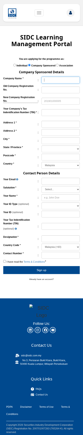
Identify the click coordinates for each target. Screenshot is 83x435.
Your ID (7, 212)
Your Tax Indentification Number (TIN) (16, 222)
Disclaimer (26, 407)
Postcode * (9, 155)
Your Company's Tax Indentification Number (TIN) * (20, 110)
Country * (8, 163)
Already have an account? (41, 279)
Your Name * (10, 195)
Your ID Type (10, 204)
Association (66, 65)
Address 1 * (10, 122)
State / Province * (13, 147)
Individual (22, 65)
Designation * (11, 237)
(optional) (23, 204)
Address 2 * (10, 130)
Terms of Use (46, 407)
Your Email (9, 179)
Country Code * (12, 245)
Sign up (41, 270)
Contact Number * (13, 253)
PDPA (9, 407)
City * (6, 139)
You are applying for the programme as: (41, 59)
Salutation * (9, 187)
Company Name (12, 78)
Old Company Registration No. (18, 88)
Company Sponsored (43, 65)
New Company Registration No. (20, 99)
